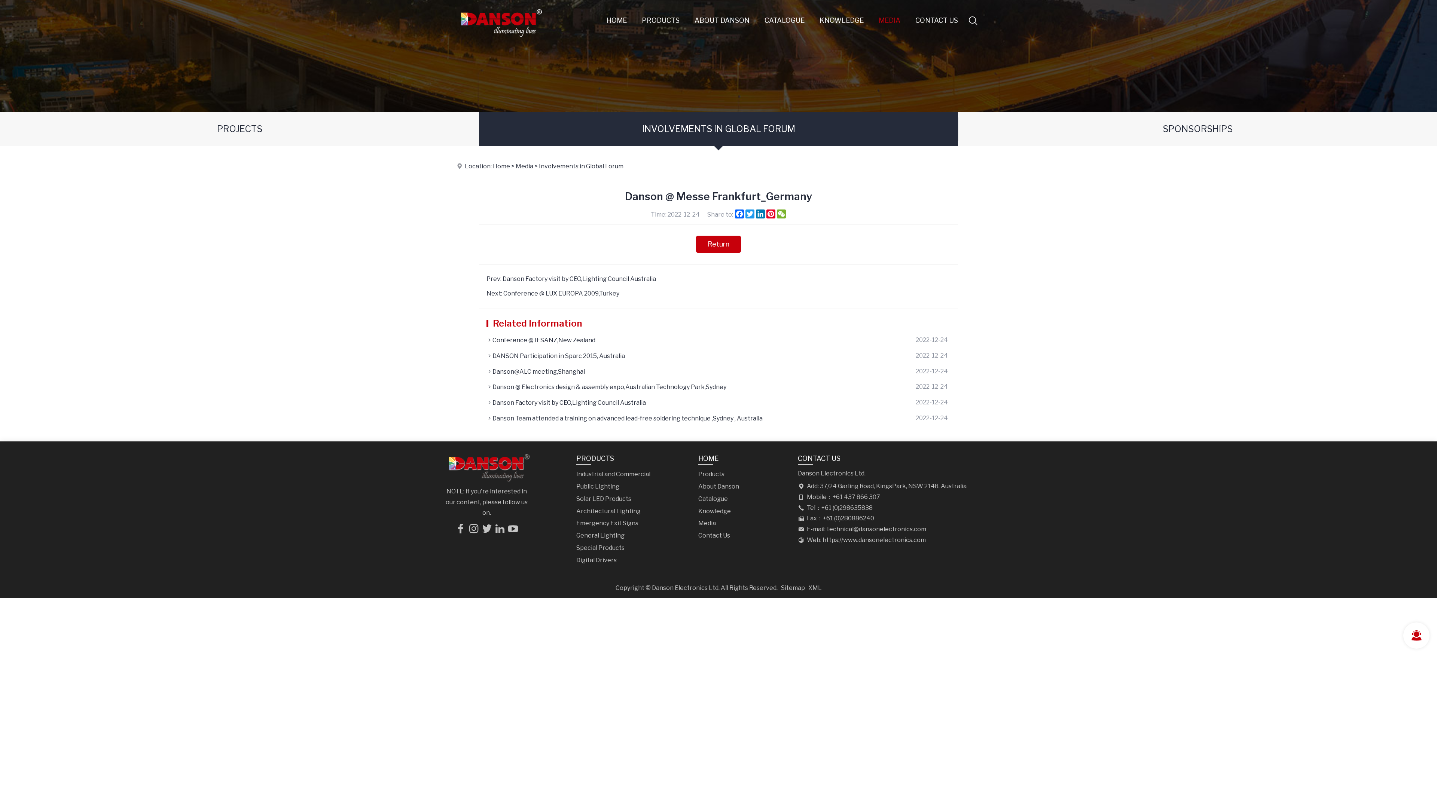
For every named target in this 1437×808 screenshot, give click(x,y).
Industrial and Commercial (613, 474)
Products (661, 20)
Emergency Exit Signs (607, 523)
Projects (239, 128)
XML (815, 587)
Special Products (600, 547)
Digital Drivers (596, 560)
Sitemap (793, 587)
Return (718, 244)
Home (617, 20)
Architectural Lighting (608, 511)
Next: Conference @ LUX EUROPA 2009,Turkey (552, 293)
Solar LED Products (603, 498)
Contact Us (936, 20)
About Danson (722, 20)
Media (889, 20)
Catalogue (785, 20)
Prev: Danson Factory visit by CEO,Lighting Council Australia (571, 278)
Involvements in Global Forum (718, 128)
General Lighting (600, 535)
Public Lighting (597, 486)
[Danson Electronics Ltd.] (501, 39)
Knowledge (842, 20)
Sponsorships (1198, 128)
